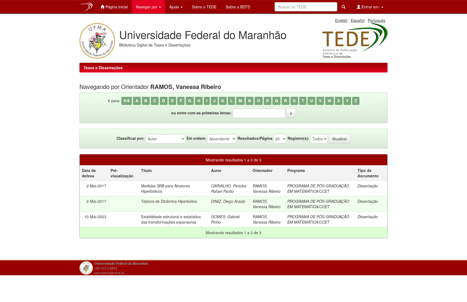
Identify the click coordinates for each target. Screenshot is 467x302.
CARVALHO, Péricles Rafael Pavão (228, 188)
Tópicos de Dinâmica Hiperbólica (169, 201)
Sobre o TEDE (203, 6)
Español (358, 20)
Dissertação (368, 185)
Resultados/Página (255, 138)
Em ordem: (196, 138)
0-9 (126, 101)
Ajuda (174, 6)
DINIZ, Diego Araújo (228, 201)
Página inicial (116, 6)
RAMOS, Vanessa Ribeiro (267, 188)
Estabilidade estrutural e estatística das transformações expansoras (171, 219)
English (341, 20)
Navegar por (147, 6)
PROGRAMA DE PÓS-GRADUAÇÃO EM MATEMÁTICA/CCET (318, 188)
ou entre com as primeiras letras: (201, 112)
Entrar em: (371, 6)
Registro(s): (298, 138)
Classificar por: (130, 138)
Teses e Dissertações (103, 67)
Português (376, 20)
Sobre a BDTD (237, 6)
